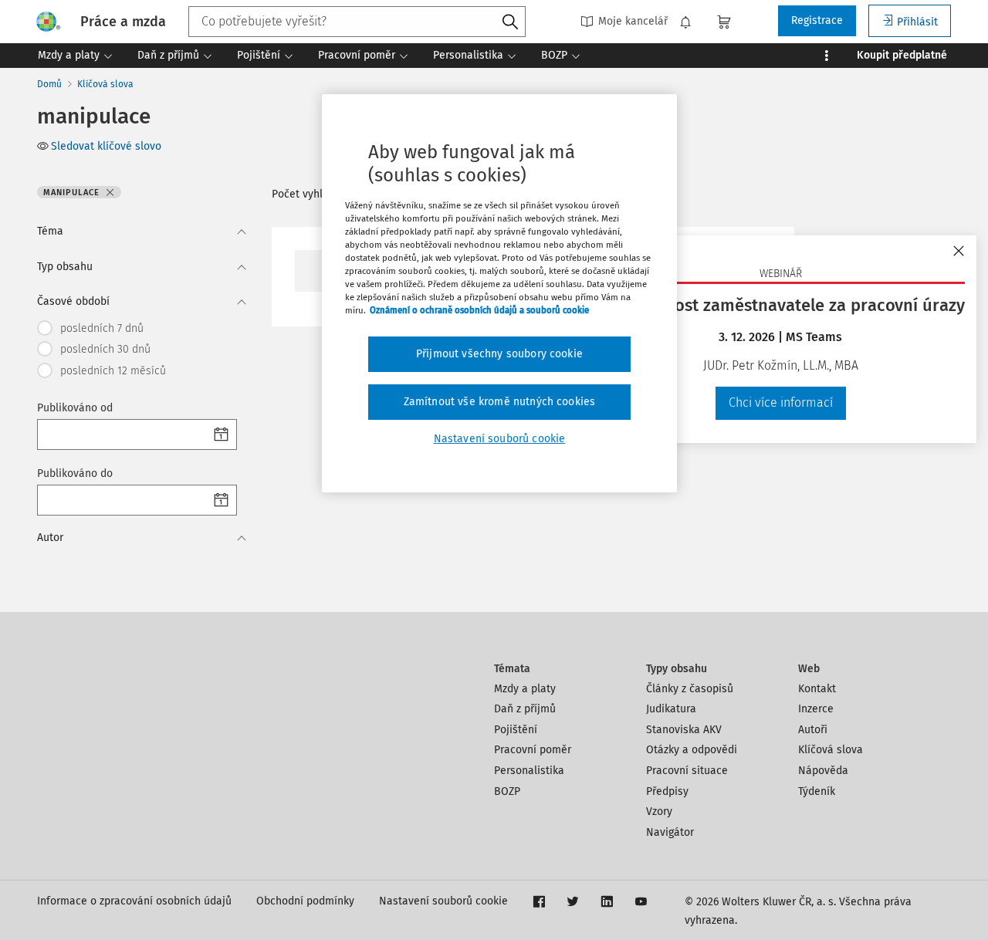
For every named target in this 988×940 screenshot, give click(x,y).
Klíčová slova (105, 84)
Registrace (817, 20)
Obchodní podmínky (305, 901)
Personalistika (529, 770)
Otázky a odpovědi (691, 749)
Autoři (812, 729)
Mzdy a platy (525, 688)
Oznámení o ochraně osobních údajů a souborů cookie (479, 310)
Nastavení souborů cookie (443, 901)
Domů (49, 84)
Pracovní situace (687, 770)
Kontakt (817, 688)
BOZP (507, 791)
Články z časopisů (689, 688)
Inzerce (816, 708)
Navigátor (670, 832)
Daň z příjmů (525, 708)
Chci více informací (781, 402)
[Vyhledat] (510, 22)
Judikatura (671, 708)
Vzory (659, 811)
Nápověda (823, 770)
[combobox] (357, 21)
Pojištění (515, 729)
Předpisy (667, 791)
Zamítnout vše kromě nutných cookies (500, 401)
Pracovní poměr (532, 749)
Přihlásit (917, 22)
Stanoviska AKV (684, 729)
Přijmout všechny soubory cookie (499, 353)
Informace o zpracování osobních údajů (134, 901)
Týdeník (816, 791)
